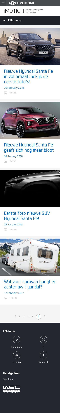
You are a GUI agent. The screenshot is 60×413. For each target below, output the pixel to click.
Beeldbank (8, 379)
